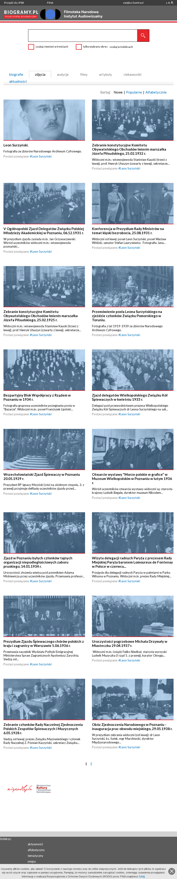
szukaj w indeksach (121, 46)
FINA (50, 2)
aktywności (35, 844)
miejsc (32, 861)
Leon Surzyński (42, 156)
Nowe (118, 92)
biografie (16, 74)
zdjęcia (40, 74)
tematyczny (35, 856)
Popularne (134, 92)
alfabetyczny (36, 850)
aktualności (18, 81)
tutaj (142, 876)
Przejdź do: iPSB (14, 2)
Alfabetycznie (156, 92)
